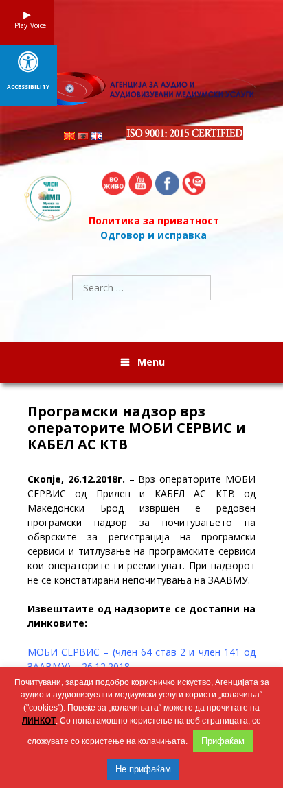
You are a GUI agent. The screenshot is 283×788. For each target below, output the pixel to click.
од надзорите (134, 608)
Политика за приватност (154, 220)
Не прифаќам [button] (143, 769)
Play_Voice (26, 25)
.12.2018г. (102, 479)
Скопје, (47, 479)
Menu (151, 361)
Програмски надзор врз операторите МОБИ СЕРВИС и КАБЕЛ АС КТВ (136, 428)
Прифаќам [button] (223, 741)
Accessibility (28, 87)
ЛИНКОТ (39, 721)
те (88, 608)
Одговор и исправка (153, 234)
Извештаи (54, 608)
